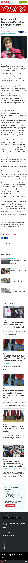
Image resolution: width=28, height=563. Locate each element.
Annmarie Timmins (6, 400)
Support (24, 2)
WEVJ (4, 544)
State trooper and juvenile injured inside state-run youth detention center (17, 281)
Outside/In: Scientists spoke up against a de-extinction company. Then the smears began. (17, 291)
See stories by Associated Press (9, 247)
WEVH (4, 543)
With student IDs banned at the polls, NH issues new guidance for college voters (13, 394)
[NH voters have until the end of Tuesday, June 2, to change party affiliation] (13, 345)
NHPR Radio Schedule (7, 529)
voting (15, 234)
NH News (8, 234)
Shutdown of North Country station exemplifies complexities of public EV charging (18, 262)
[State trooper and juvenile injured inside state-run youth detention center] (5, 280)
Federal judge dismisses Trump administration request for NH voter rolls (14, 324)
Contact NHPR (6, 527)
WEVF (4, 542)
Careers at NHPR (6, 532)
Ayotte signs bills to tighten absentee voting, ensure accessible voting (13, 463)
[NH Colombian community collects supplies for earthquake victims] (5, 271)
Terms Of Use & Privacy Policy (9, 535)
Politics (4, 320)
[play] (2, 561)
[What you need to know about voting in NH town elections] (13, 416)
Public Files (5, 537)
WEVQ (4, 547)
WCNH (4, 540)
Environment (13, 258)
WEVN (4, 545)
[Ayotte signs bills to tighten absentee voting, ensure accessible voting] (13, 451)
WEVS (4, 548)
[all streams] (26, 561)
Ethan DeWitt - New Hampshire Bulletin (11, 468)
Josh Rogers (5, 363)
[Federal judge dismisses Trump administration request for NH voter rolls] (13, 312)
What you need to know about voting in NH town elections (13, 428)
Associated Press (7, 31)
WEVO (4, 546)
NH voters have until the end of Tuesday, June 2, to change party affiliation (14, 358)
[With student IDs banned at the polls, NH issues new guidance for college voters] (13, 380)
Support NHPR (10, 505)
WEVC (4, 541)
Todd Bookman (6, 329)
